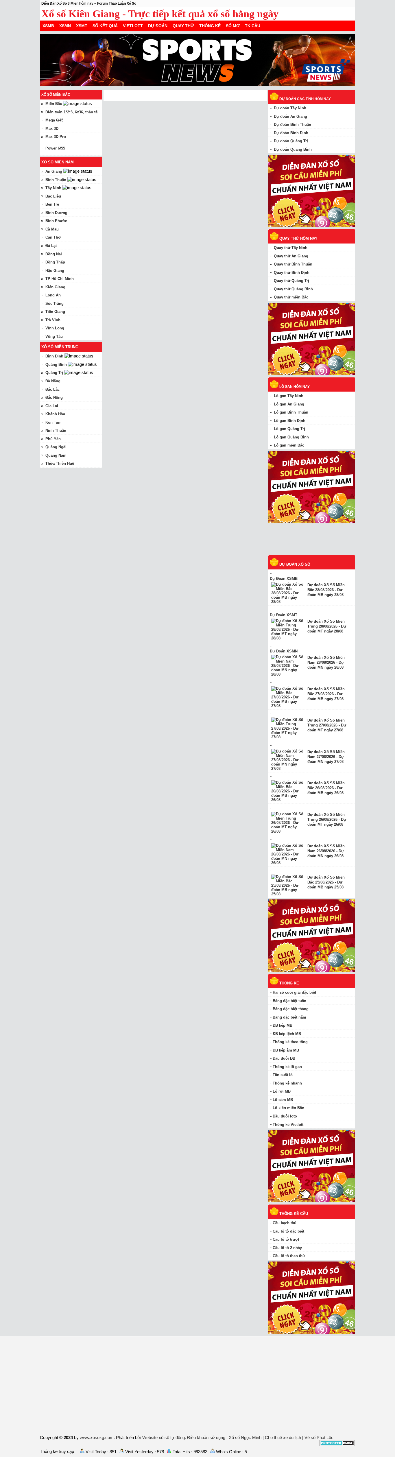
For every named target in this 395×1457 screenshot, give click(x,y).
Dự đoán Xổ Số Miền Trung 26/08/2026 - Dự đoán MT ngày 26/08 (326, 819)
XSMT (81, 25)
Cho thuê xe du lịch (283, 1437)
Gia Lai (51, 406)
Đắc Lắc (52, 389)
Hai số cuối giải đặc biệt (294, 992)
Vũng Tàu (54, 336)
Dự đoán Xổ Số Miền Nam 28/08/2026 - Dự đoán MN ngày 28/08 (326, 662)
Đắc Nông (54, 397)
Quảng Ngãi (56, 447)
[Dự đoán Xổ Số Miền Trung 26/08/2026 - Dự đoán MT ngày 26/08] (289, 822)
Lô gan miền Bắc (289, 445)
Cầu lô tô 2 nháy (287, 1248)
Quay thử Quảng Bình (293, 289)
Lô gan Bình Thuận (291, 412)
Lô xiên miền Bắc (288, 1108)
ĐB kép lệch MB (287, 1034)
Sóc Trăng (54, 303)
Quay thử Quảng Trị (291, 281)
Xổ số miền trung (59, 347)
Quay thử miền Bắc (291, 297)
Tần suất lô (283, 1075)
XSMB (48, 25)
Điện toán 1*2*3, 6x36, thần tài (72, 112)
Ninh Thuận (55, 430)
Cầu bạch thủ (284, 1223)
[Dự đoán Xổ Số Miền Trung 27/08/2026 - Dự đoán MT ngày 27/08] (289, 728)
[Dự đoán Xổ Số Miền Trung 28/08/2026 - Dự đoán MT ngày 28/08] (289, 629)
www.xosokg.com (97, 1437)
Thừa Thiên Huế (59, 463)
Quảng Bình (56, 364)
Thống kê (210, 25)
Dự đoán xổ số (294, 564)
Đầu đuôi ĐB (284, 1058)
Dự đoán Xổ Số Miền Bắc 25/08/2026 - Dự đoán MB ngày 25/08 (326, 882)
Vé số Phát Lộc (318, 1437)
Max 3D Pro (55, 136)
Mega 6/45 (54, 120)
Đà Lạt (51, 246)
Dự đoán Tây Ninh (290, 108)
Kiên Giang (55, 287)
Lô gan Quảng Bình (291, 437)
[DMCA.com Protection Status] (337, 1444)
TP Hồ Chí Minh (59, 278)
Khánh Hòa (55, 414)
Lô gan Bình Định (289, 420)
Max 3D (51, 128)
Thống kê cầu (293, 1213)
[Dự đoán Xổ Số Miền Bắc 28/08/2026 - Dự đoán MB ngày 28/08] (289, 593)
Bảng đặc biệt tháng (291, 1009)
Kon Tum (53, 422)
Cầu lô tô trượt (286, 1239)
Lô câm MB (283, 1100)
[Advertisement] (197, 1384)
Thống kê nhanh (287, 1083)
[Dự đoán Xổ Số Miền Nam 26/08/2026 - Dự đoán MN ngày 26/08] (289, 854)
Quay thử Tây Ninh (290, 248)
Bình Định (54, 356)
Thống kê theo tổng (290, 1042)
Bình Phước (56, 221)
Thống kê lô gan (287, 1067)
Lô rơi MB (282, 1091)
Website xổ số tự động (163, 1437)
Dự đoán (157, 25)
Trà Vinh (52, 320)
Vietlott (133, 25)
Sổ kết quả (105, 25)
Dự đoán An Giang (290, 116)
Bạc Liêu (53, 196)
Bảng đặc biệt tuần (289, 1001)
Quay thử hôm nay (298, 238)
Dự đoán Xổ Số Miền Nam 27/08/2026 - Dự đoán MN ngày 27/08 (326, 757)
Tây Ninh (53, 188)
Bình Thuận (55, 180)
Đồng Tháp (55, 262)
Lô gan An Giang (289, 404)
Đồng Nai (53, 254)
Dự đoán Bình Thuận (292, 124)
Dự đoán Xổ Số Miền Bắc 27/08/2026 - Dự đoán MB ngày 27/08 (326, 694)
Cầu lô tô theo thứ (289, 1256)
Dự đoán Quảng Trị (291, 141)
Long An (53, 295)
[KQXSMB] (314, 552)
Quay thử (183, 25)
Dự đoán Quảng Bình (293, 149)
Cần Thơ (53, 237)
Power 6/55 (55, 148)
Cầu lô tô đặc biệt (288, 1231)
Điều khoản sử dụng (206, 1437)
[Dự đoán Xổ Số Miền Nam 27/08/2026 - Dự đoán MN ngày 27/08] (289, 760)
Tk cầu (252, 25)
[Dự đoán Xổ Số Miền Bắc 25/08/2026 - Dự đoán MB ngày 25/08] (289, 885)
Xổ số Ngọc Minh (245, 1437)
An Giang (53, 171)
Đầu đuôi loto (285, 1116)
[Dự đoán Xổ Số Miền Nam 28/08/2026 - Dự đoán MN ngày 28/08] (289, 665)
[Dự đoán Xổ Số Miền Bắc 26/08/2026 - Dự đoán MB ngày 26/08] (289, 791)
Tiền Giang (55, 311)
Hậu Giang (54, 270)
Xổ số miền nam (57, 162)
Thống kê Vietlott (288, 1124)
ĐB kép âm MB (286, 1050)
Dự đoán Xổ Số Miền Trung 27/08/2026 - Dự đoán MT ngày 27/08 (326, 725)
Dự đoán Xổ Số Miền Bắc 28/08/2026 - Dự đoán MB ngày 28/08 (326, 590)
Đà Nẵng (52, 381)
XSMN (65, 25)
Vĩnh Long (54, 328)
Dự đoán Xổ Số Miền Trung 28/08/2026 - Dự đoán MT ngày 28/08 (326, 626)
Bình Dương (56, 213)
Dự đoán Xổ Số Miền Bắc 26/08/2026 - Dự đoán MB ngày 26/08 (326, 788)
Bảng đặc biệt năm (289, 1017)
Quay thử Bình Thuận (293, 264)
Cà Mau (52, 229)
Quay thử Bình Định (291, 272)
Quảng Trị (54, 372)
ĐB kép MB (282, 1025)
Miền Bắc (53, 104)
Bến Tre (52, 204)
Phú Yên (53, 439)
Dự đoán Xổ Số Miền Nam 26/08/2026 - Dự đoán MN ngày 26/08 (326, 851)
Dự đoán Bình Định (291, 133)
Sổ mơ (233, 25)
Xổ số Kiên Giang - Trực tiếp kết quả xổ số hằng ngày (159, 14)
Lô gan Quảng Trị (289, 429)
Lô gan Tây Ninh (288, 396)
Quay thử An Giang (291, 256)
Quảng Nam (56, 455)
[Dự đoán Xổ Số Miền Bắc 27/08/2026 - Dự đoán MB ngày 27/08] (289, 697)
